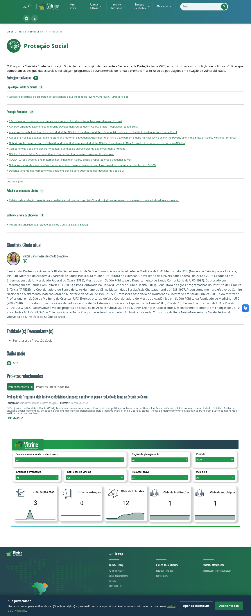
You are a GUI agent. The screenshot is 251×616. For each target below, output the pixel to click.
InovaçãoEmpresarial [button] (116, 6)
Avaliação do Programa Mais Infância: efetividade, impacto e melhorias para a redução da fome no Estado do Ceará (77, 397)
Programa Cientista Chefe (30, 32)
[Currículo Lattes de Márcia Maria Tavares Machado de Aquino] (25, 261)
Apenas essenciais (196, 606)
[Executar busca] (224, 6)
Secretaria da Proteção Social (33, 341)
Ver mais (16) (15, 181)
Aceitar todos (229, 606)
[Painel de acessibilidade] (34, 18)
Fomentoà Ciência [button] (94, 6)
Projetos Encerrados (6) (52, 387)
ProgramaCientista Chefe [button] (140, 6)
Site (15, 363)
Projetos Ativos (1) (20, 387)
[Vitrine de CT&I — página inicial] (49, 6)
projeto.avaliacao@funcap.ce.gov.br (217, 570)
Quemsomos (73, 6)
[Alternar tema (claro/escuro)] (26, 18)
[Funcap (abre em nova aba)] (28, 6)
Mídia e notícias (164, 6)
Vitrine (10, 32)
